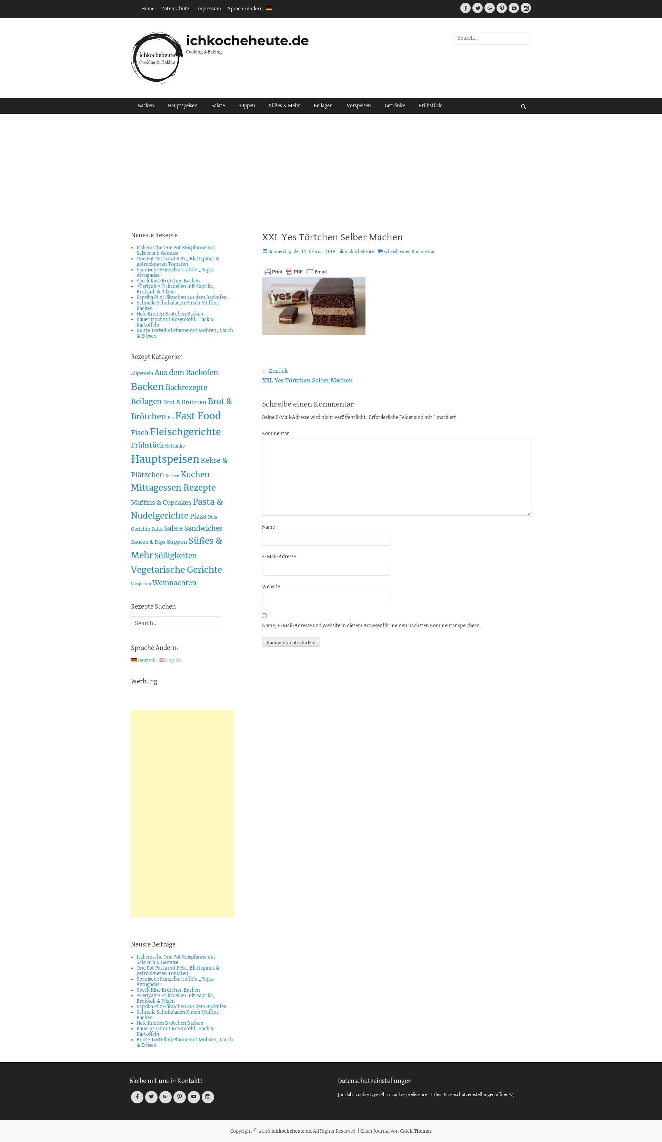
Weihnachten (174, 583)
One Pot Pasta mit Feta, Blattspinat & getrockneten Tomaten (178, 261)
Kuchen (172, 476)
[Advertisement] (331, 172)
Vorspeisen (359, 106)
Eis (171, 417)
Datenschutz (175, 9)
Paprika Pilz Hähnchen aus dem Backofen (182, 297)
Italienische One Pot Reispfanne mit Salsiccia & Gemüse (176, 250)
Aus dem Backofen (186, 372)
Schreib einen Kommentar (409, 252)
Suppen (247, 106)
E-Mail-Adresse (279, 557)
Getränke (395, 106)
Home (147, 9)
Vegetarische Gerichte (176, 569)
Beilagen (323, 106)
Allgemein (142, 373)
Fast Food (198, 416)
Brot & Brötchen (185, 402)
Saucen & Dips (148, 542)
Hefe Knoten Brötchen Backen (170, 314)
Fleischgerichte (185, 432)
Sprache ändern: (247, 9)
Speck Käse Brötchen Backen (168, 281)
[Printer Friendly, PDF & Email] (295, 272)
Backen (146, 106)
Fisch (140, 433)
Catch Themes (416, 1131)
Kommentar (277, 434)
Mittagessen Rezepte (173, 487)
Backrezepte (186, 387)
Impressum (208, 9)
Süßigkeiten (175, 555)
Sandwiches (203, 528)
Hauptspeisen (183, 106)
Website (271, 587)
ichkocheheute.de (247, 40)
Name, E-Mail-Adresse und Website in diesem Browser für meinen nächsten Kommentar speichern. (372, 626)
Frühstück (430, 106)
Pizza (198, 516)
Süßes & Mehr (284, 106)
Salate (218, 106)
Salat (157, 529)
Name (268, 527)
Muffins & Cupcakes (161, 503)
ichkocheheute (359, 252)
